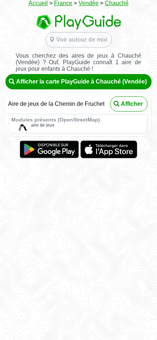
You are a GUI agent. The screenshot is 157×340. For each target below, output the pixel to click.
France (63, 3)
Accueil (38, 3)
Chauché (117, 3)
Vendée (88, 3)
